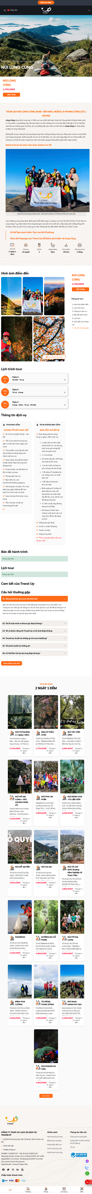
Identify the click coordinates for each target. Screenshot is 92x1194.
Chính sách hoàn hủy (54, 1152)
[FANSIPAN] (20, 917)
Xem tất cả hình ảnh (55, 357)
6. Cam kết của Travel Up (80, 323)
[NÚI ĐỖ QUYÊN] (20, 846)
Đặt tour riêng (46, 2)
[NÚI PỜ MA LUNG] (72, 917)
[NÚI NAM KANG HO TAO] (72, 981)
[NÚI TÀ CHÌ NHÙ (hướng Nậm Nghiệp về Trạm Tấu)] (72, 846)
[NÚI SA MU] (46, 846)
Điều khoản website (54, 1141)
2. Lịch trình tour (78, 308)
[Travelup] (46, 10)
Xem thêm (46, 1096)
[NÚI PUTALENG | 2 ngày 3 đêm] (20, 712)
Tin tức (72, 1147)
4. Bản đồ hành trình (80, 315)
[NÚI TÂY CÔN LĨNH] (72, 712)
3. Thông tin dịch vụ (79, 311)
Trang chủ (6, 61)
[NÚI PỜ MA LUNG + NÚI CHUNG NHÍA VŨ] (20, 776)
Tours (15, 61)
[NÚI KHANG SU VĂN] (46, 1046)
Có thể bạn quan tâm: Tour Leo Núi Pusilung (32, 232)
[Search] (4, 10)
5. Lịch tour (76, 318)
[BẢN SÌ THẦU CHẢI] (46, 712)
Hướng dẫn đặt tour (54, 1144)
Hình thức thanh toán (55, 1137)
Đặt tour (11, 95)
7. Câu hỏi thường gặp (80, 328)
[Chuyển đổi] (65, 598)
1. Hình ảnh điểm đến (80, 304)
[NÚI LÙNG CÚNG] (11, 296)
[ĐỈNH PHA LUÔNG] (20, 981)
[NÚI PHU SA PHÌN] (46, 776)
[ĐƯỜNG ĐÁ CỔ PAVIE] (46, 917)
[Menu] (89, 10)
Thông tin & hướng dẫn (78, 1137)
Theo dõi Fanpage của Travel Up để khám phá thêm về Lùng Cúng (43, 238)
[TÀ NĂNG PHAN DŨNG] (46, 981)
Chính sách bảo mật (54, 1148)
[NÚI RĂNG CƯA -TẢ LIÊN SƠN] (72, 776)
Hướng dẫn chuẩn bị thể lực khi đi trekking (80, 1141)
